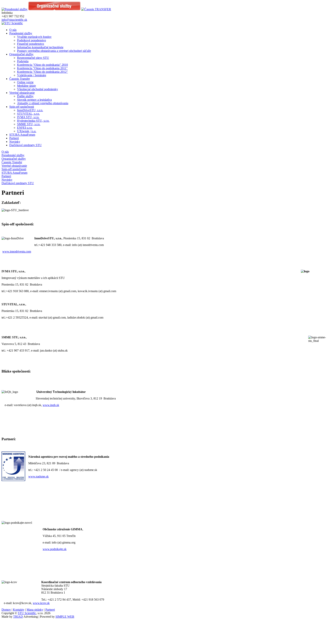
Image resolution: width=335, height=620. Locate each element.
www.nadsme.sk (38, 476)
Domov (6, 609)
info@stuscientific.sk (14, 19)
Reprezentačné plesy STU (33, 57)
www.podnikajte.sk (54, 549)
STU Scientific (27, 613)
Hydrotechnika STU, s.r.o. (33, 120)
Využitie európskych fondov (34, 36)
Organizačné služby (21, 54)
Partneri (14, 138)
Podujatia (22, 61)
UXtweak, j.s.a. (26, 131)
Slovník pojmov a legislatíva (34, 99)
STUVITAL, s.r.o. (28, 113)
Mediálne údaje (26, 85)
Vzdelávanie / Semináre (31, 75)
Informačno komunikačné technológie (40, 47)
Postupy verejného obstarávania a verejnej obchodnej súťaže (54, 50)
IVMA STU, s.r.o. (28, 117)
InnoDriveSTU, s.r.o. (30, 110)
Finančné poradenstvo (30, 43)
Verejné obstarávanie (22, 92)
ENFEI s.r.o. (25, 127)
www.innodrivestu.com (16, 251)
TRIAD (18, 616)
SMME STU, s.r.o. (28, 124)
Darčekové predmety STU (25, 145)
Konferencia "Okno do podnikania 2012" (42, 71)
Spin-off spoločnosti (21, 106)
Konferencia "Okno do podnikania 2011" (42, 68)
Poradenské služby (20, 33)
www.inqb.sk (51, 405)
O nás (12, 29)
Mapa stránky (35, 609)
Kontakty (18, 609)
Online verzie (25, 82)
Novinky (14, 141)
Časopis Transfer (19, 78)
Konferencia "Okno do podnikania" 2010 (42, 64)
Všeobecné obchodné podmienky (37, 89)
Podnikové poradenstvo (31, 40)
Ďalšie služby (25, 96)
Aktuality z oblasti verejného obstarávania (42, 103)
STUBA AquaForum (22, 134)
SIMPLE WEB (64, 616)
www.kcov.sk (41, 603)
